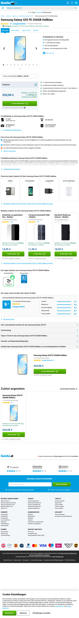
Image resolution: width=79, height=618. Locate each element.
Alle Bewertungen (8, 319)
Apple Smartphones (33, 501)
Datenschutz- (59, 606)
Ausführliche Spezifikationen (12, 130)
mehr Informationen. (58, 556)
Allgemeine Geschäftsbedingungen (53, 560)
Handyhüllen (4, 514)
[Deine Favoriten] (72, 2)
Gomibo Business (60, 514)
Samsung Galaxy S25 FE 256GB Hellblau (46, 16)
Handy (8, 16)
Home (2, 16)
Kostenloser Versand (14, 258)
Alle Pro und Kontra (9, 151)
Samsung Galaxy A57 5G (8, 504)
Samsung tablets (59, 501)
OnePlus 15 (4, 508)
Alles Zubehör (4, 525)
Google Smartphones (34, 508)
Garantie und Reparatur (34, 523)
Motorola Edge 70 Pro (7, 506)
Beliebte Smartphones (9, 498)
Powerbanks (4, 518)
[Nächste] (36, 48)
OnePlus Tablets (59, 506)
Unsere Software (5, 535)
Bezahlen (30, 514)
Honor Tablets (59, 504)
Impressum (26, 560)
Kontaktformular (32, 533)
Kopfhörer (3, 522)
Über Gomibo (4, 531)
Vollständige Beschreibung (11, 169)
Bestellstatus (31, 516)
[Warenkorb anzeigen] (76, 2)
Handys (31, 498)
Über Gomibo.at (7, 560)
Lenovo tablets (59, 508)
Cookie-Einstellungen (36, 560)
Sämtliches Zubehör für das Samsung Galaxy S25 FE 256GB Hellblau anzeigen (28, 203)
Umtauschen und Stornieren (35, 522)
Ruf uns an (31, 531)
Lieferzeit (30, 518)
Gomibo (3, 529)
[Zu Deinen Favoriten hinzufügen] (36, 84)
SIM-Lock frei (50, 53)
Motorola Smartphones (34, 506)
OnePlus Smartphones (34, 504)
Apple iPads (58, 503)
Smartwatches (5, 523)
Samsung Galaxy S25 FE (26, 16)
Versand (30, 520)
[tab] (3, 64)
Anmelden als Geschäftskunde (63, 516)
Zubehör (4, 512)
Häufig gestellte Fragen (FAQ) (36, 535)
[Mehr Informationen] (25, 108)
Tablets (58, 498)
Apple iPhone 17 (5, 501)
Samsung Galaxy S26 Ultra (8, 503)
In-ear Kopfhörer (5, 520)
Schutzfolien (4, 516)
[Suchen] (75, 8)
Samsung (14, 16)
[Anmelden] (68, 2)
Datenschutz (4, 533)
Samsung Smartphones (34, 503)
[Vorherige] (4, 48)
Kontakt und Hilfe (35, 529)
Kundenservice (33, 512)
